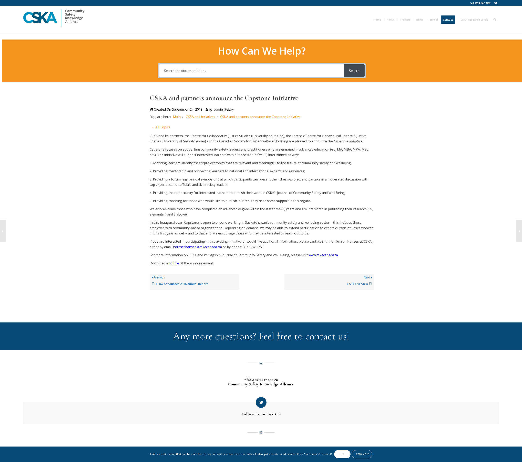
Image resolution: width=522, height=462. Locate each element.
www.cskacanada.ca (323, 255)
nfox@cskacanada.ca (261, 379)
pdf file (174, 263)
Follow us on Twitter (261, 414)
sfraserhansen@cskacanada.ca (197, 247)
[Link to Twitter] (496, 3)
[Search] (495, 19)
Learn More (362, 454)
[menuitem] (377, 19)
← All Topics (160, 127)
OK (342, 454)
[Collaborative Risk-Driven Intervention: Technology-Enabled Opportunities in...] (3, 231)
